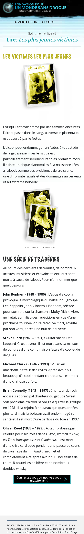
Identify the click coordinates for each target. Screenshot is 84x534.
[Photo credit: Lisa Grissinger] (40, 216)
